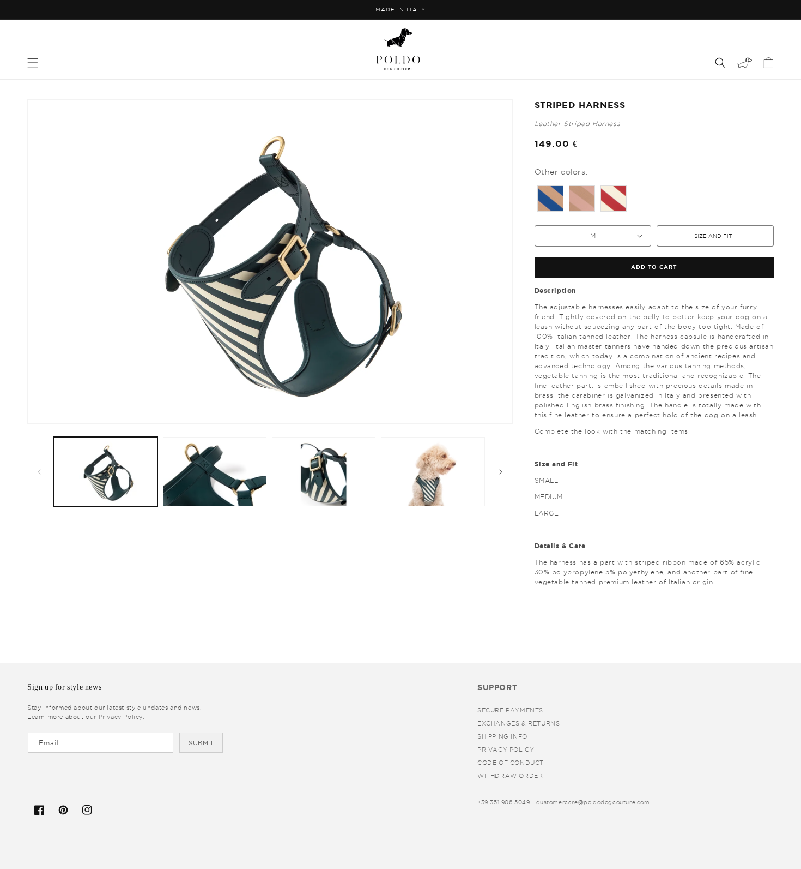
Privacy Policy (505, 749)
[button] (33, 63)
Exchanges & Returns (518, 723)
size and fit (713, 236)
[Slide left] (39, 472)
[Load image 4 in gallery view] (432, 471)
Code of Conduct (510, 762)
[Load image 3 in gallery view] (323, 471)
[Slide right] (501, 472)
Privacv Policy (121, 717)
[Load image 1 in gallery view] (105, 471)
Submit (201, 743)
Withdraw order (510, 775)
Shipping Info (502, 736)
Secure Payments (510, 710)
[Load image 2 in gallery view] (214, 471)
